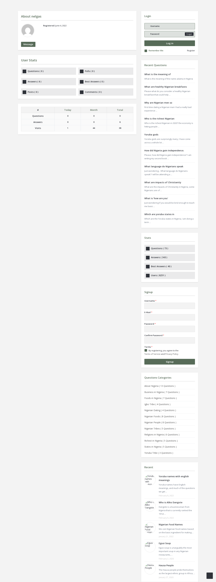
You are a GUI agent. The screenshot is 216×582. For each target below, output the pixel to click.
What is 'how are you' (156, 198)
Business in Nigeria (161, 392)
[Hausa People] (150, 569)
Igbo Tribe (157, 404)
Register (191, 50)
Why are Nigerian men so (158, 102)
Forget (189, 34)
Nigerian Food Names (171, 524)
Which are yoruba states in (159, 214)
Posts (33, 91)
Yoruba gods (151, 134)
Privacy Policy (171, 354)
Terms (148, 346)
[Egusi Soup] (150, 547)
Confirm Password (154, 335)
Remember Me (156, 50)
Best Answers (94, 81)
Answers (34, 81)
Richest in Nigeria (161, 440)
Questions (35, 71)
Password (150, 323)
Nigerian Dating (160, 410)
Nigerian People (160, 422)
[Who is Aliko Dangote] (150, 506)
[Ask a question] (210, 576)
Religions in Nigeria (161, 434)
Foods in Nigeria (160, 398)
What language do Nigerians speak (163, 166)
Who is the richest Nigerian (159, 118)
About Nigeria (159, 385)
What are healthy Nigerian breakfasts (165, 86)
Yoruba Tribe (158, 452)
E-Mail (148, 312)
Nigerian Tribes (160, 428)
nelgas (36, 16)
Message (28, 44)
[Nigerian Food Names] (150, 528)
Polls (90, 71)
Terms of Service (152, 354)
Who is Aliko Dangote (170, 502)
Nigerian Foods (160, 416)
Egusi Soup (165, 543)
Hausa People (166, 565)
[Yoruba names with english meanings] (150, 480)
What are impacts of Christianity (162, 182)
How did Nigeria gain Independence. (164, 150)
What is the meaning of (157, 74)
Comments (93, 91)
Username (150, 300)
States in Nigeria (160, 446)
